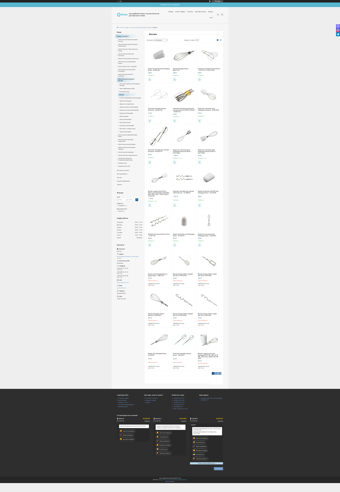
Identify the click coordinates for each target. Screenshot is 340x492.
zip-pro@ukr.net (121, 288)
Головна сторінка (123, 398)
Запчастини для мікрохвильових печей (127, 135)
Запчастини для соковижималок (127, 155)
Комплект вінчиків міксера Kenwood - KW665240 (157, 109)
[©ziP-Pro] (122, 15)
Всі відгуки (218, 468)
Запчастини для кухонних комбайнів (125, 75)
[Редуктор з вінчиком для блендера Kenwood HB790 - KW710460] (184, 136)
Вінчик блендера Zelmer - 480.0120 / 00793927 (156, 314)
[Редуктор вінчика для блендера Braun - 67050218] (184, 220)
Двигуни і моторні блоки (127, 104)
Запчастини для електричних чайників (126, 148)
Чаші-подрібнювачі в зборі (127, 88)
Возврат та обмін (151, 400)
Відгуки (210, 11)
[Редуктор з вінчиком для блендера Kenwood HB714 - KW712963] (209, 136)
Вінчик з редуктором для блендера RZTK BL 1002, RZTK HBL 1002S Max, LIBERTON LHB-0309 (208, 356)
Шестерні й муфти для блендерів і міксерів (130, 84)
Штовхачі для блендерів (127, 125)
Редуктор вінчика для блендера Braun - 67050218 (184, 234)
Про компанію (122, 400)
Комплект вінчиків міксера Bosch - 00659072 (182, 354)
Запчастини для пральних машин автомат (128, 40)
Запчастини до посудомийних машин (127, 62)
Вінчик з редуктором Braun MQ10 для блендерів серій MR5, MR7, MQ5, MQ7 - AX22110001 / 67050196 (158, 193)
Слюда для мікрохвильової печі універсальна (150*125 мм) (204, 432)
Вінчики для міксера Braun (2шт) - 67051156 (159, 234)
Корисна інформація (123, 181)
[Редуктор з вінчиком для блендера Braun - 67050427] (209, 220)
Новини (119, 184)
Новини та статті (123, 402)
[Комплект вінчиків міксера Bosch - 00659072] (184, 339)
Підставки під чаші (125, 122)
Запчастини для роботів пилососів (128, 58)
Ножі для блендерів (125, 119)
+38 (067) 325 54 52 (178, 398)
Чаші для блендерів (125, 131)
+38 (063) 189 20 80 (178, 400)
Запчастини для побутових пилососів (126, 54)
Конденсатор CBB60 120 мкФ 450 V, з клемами (169, 427)
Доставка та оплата (152, 398)
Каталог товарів (180, 11)
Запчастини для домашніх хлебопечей (125, 140)
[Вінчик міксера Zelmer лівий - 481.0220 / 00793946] (209, 260)
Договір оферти (122, 174)
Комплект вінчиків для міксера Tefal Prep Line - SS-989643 (183, 192)
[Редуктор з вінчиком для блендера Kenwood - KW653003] (209, 94)
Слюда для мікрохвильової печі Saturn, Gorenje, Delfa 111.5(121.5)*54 (207, 429)
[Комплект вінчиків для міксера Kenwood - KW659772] (159, 136)
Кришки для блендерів (126, 113)
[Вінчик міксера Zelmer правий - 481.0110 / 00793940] (184, 300)
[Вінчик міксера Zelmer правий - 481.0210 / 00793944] (184, 260)
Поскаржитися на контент (165, 479)
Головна (170, 11)
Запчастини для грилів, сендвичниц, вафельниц (125, 159)
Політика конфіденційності (126, 404)
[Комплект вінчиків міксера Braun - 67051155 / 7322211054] (209, 55)
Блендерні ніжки (124, 91)
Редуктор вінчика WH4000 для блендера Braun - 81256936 (208, 192)
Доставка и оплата (200, 11)
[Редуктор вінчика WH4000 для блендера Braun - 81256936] (209, 177)
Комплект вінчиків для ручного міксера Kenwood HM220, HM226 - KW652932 (184, 110)
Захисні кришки (124, 116)
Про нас (119, 177)
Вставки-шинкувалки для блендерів (130, 98)
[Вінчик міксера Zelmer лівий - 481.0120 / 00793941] (209, 300)
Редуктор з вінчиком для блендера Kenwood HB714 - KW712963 (207, 151)
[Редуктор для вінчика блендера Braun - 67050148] (159, 55)
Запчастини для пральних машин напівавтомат (128, 45)
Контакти (190, 11)
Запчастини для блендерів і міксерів (140, 27)
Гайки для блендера (125, 101)
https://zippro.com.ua (123, 282)
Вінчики (122, 94)
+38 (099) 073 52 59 (178, 402)
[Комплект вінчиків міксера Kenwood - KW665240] (159, 94)
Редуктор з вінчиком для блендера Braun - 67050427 (207, 234)
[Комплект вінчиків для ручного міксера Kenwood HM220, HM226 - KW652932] (184, 94)
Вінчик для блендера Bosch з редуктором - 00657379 (158, 274)
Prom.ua (179, 478)
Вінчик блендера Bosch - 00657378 (181, 69)
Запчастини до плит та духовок (127, 66)
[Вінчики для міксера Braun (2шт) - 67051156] (159, 220)
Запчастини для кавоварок (126, 152)
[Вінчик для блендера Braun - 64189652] (159, 339)
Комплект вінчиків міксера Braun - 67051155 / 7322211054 (209, 69)
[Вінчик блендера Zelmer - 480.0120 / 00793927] (159, 300)
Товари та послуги (123, 36)
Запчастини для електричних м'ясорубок (126, 70)
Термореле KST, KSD (124, 166)
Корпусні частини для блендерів (129, 110)
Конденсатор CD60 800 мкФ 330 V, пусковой (168, 426)
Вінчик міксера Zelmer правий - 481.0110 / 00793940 (183, 314)
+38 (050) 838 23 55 (178, 404)
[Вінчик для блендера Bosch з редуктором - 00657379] (159, 260)
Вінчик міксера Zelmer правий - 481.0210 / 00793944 (183, 274)
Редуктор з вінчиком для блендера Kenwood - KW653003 (208, 109)
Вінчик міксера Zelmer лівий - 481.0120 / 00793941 (207, 314)
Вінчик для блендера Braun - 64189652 (157, 354)
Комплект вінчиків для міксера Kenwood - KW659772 (158, 150)
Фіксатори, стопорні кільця (127, 128)
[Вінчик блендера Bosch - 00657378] (184, 55)
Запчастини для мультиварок (126, 144)
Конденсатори (122, 163)
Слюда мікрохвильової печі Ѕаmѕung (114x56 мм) (132, 426)
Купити (149, 79)
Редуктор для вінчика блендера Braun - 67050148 (159, 69)
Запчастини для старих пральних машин (128, 50)
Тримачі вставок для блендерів (129, 107)
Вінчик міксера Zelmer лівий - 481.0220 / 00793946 (207, 274)
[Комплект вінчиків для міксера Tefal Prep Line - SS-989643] (184, 177)
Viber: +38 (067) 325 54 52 (180, 408)
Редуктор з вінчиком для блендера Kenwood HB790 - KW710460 (182, 151)
